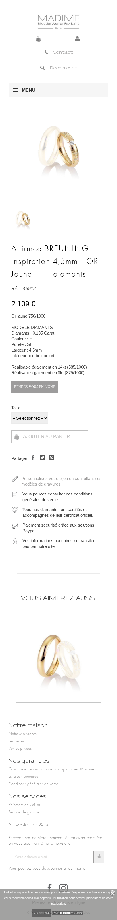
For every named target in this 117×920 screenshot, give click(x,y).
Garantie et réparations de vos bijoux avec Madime (51, 769)
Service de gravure (24, 812)
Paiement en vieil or (24, 805)
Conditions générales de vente (33, 784)
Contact (63, 52)
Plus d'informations (67, 913)
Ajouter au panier (46, 436)
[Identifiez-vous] (78, 39)
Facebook (49, 888)
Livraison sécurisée (23, 776)
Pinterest (50, 462)
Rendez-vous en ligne (34, 387)
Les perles (16, 741)
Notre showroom (23, 734)
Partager (31, 462)
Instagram (63, 888)
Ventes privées (20, 748)
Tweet (41, 462)
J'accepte (42, 913)
